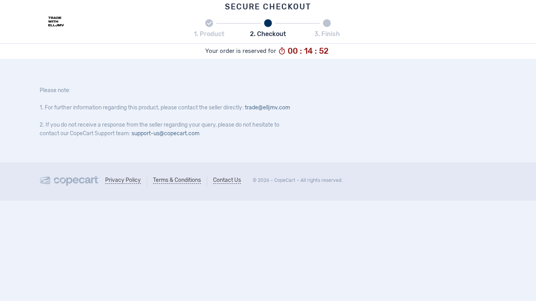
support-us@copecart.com (165, 133)
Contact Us (227, 180)
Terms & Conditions (177, 180)
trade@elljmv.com (267, 107)
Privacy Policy (123, 180)
